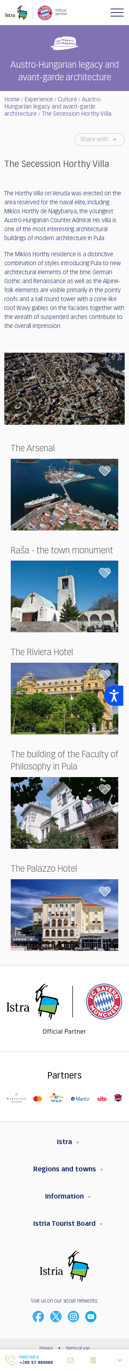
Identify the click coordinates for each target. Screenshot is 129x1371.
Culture (67, 100)
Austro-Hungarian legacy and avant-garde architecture (53, 107)
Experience (38, 100)
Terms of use (78, 1348)
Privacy (46, 1348)
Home (12, 100)
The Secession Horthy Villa (76, 114)
